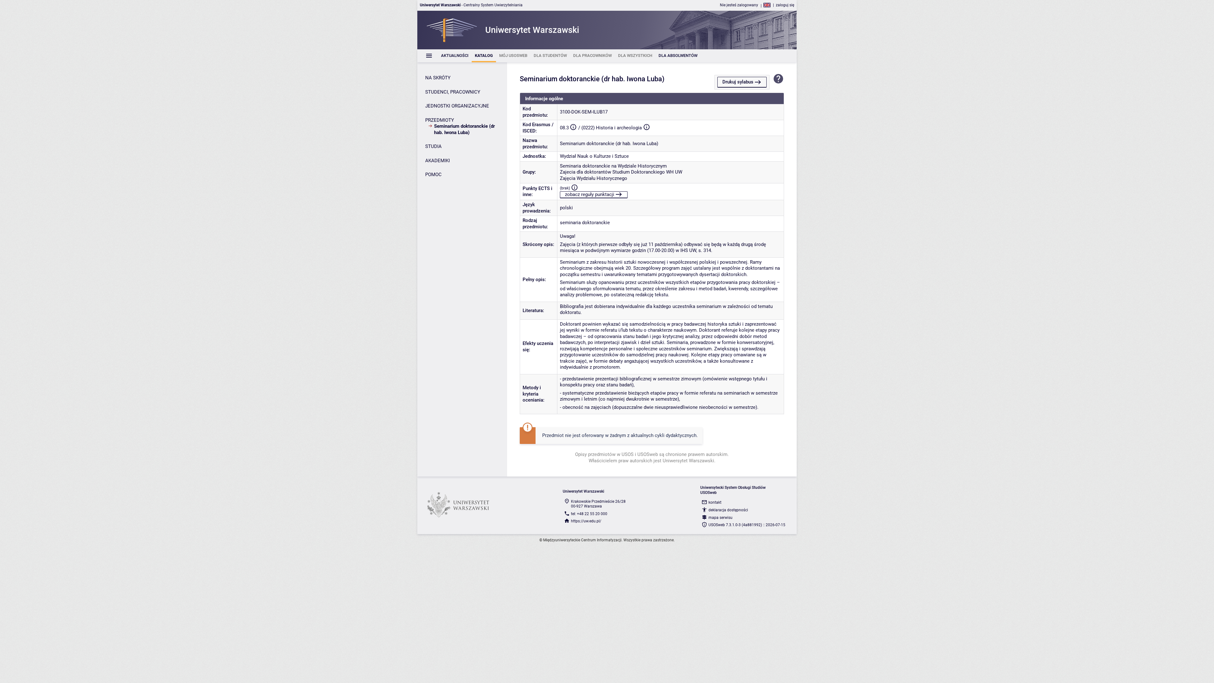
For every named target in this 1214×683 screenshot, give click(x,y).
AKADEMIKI (437, 160)
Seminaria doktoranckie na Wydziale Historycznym (613, 166)
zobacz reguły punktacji (589, 194)
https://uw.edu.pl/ (586, 521)
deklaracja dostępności (728, 510)
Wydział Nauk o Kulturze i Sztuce (594, 156)
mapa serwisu (720, 517)
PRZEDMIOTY (439, 120)
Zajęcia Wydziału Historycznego (593, 178)
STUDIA (433, 146)
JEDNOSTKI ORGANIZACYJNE (457, 106)
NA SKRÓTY (438, 78)
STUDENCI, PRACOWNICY (452, 92)
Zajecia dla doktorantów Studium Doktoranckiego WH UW (621, 172)
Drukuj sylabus (737, 82)
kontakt (714, 502)
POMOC (433, 174)
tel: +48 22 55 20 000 (589, 514)
